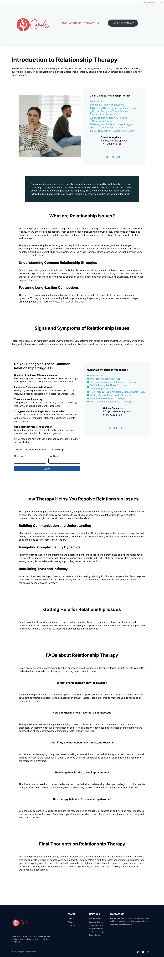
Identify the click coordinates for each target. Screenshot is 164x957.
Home (63, 23)
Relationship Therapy (96, 932)
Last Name (53, 456)
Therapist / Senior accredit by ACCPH (151, 2)
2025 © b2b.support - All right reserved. (24, 952)
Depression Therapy (96, 925)
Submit (47, 468)
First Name (20, 456)
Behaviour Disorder (96, 922)
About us (75, 23)
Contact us (91, 23)
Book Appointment (123, 23)
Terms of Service (94, 935)
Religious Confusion (96, 929)
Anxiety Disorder (95, 919)
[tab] (19, 449)
